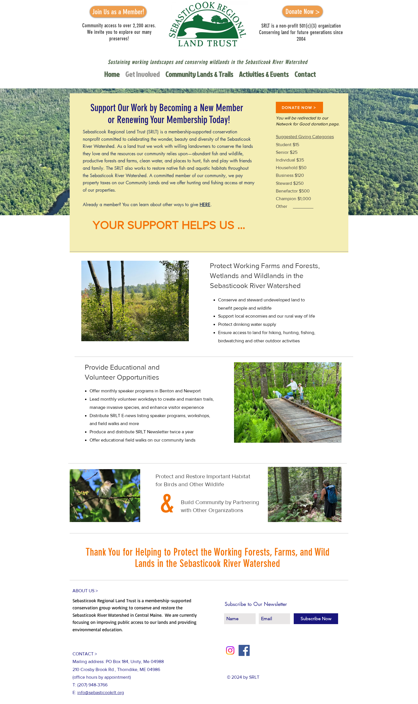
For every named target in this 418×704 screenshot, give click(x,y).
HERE (205, 205)
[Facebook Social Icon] (244, 650)
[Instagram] (230, 650)
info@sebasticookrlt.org (100, 692)
